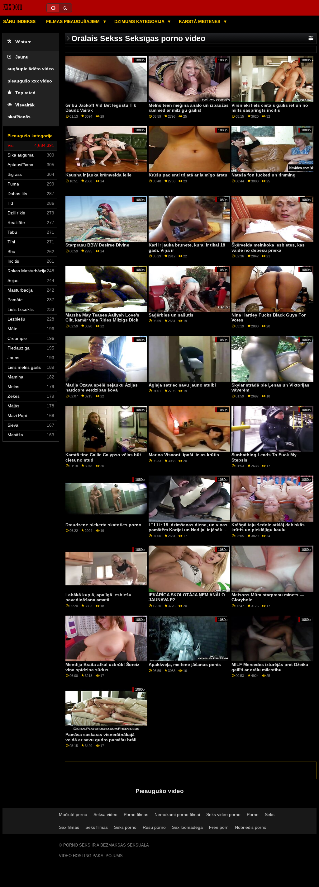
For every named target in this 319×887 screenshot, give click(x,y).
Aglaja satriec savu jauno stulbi (182, 384)
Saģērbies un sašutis (171, 314)
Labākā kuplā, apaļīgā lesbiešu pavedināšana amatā (98, 597)
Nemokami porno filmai (177, 814)
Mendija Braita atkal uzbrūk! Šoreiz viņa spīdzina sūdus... (102, 667)
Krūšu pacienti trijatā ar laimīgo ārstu (188, 174)
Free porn (219, 827)
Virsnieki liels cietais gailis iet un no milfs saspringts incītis (269, 108)
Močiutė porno (73, 814)
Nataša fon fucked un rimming (263, 174)
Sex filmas (69, 827)
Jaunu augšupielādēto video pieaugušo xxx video (30, 69)
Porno (253, 814)
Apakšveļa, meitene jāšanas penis (185, 664)
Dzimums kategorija (139, 21)
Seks (269, 814)
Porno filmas (136, 814)
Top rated (25, 93)
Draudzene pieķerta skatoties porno (103, 524)
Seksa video (105, 814)
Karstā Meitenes (200, 21)
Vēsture (23, 42)
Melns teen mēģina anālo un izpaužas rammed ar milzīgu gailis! (189, 108)
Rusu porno (154, 827)
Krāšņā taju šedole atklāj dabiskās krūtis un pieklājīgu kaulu (268, 527)
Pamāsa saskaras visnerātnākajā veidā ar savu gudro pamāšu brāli (100, 737)
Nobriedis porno (250, 827)
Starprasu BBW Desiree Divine (97, 244)
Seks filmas (96, 827)
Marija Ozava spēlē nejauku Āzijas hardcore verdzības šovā (101, 387)
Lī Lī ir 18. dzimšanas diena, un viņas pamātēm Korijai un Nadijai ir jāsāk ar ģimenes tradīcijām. (188, 529)
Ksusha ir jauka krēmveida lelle (98, 174)
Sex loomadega (187, 827)
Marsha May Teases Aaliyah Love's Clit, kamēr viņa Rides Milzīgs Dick (102, 317)
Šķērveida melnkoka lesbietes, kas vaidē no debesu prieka (268, 247)
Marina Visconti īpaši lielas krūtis (184, 454)
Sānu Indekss (19, 21)
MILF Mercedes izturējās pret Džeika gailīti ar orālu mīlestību (269, 667)
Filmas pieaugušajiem (73, 21)
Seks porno (125, 827)
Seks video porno (223, 814)
